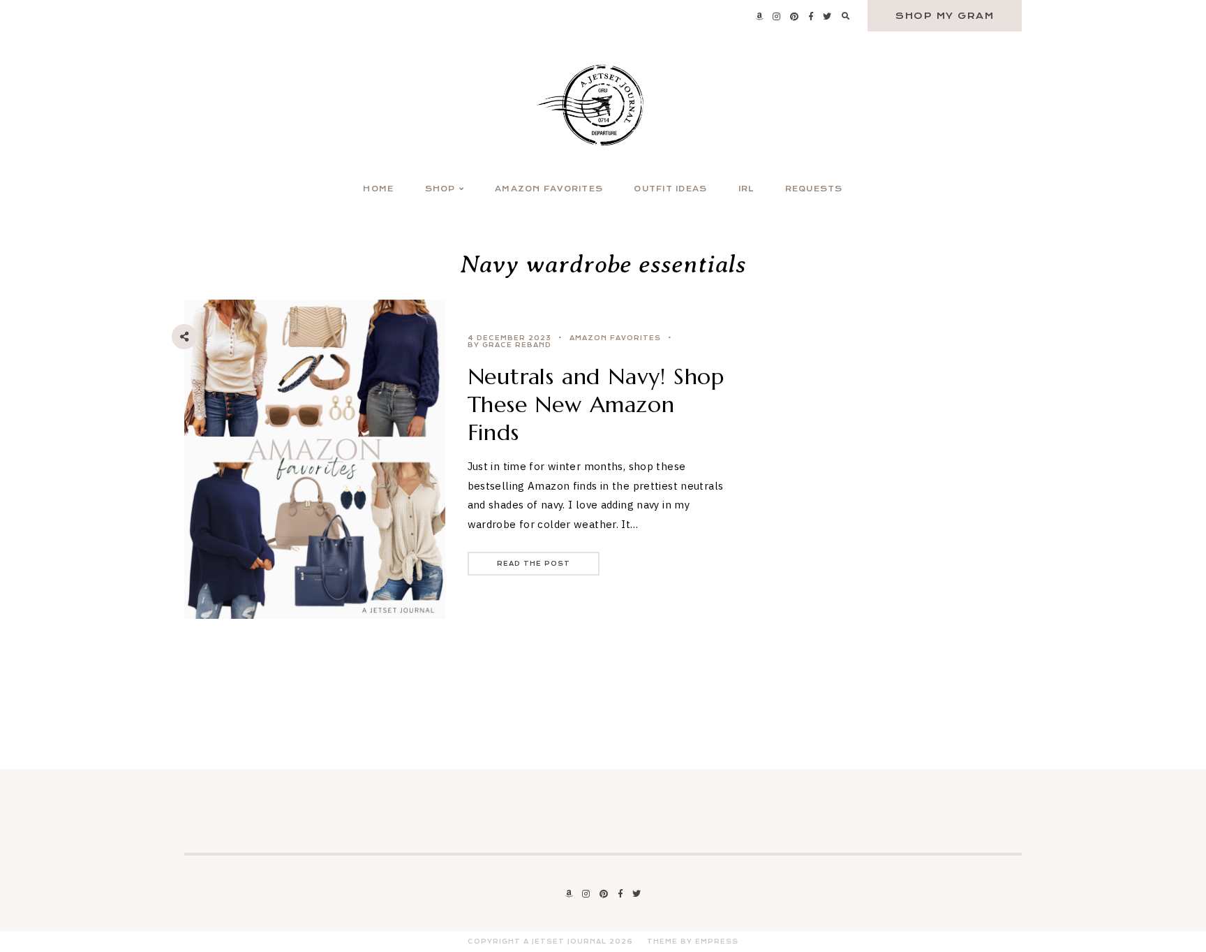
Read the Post (533, 563)
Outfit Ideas (670, 188)
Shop (440, 188)
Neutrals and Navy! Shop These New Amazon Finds (596, 404)
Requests (814, 188)
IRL (746, 188)
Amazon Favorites (549, 188)
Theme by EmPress (692, 941)
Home (378, 188)
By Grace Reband (509, 345)
